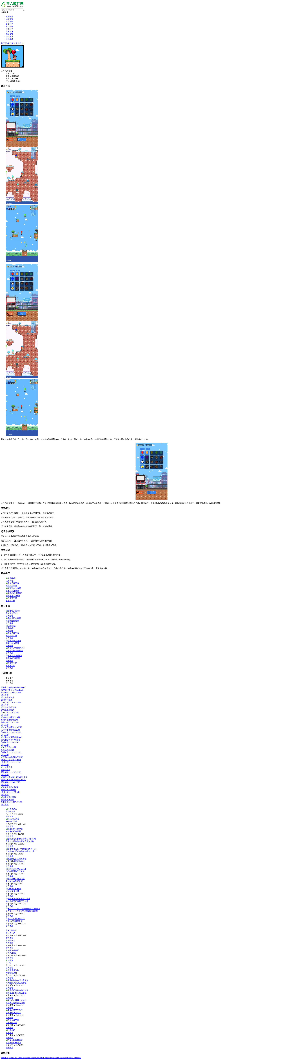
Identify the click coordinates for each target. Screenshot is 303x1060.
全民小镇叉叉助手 (13, 1013)
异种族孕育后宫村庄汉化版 (17, 901)
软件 (11, 43)
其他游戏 (9, 39)
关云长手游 (10, 933)
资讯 (16, 43)
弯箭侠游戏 (10, 811)
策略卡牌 (9, 27)
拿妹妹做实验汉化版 (14, 881)
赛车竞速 (9, 31)
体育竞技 (9, 34)
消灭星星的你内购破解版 (16, 993)
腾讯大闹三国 (11, 1023)
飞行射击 (9, 22)
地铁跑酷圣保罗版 (13, 831)
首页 (3, 43)
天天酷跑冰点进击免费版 (16, 983)
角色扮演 (9, 17)
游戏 (7, 43)
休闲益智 (9, 19)
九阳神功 (9, 1033)
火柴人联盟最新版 (13, 1043)
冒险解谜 (9, 24)
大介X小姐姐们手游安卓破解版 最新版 (22, 911)
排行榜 (21, 43)
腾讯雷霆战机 (11, 973)
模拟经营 (9, 29)
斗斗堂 (8, 963)
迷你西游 (9, 943)
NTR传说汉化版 (12, 891)
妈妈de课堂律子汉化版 (15, 871)
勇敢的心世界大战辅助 (15, 1003)
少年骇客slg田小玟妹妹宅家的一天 (20, 851)
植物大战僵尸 (11, 953)
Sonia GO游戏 (11, 821)
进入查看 (9, 816)
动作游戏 (9, 36)
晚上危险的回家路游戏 (15, 861)
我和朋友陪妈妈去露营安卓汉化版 (20, 841)
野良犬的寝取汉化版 (14, 921)
